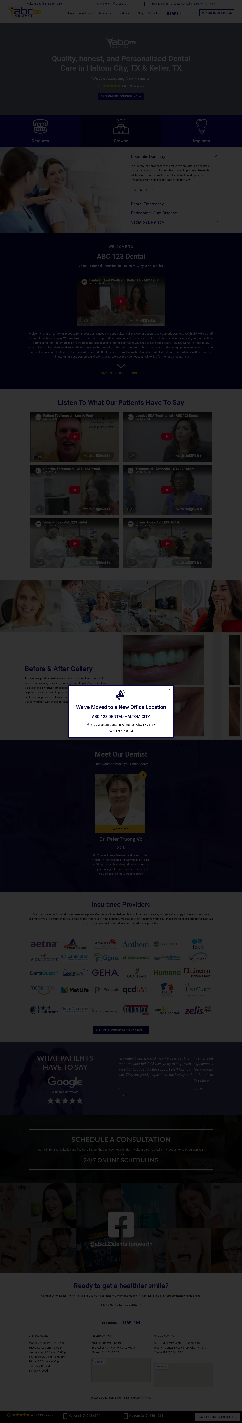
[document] (121, 711)
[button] (169, 689)
